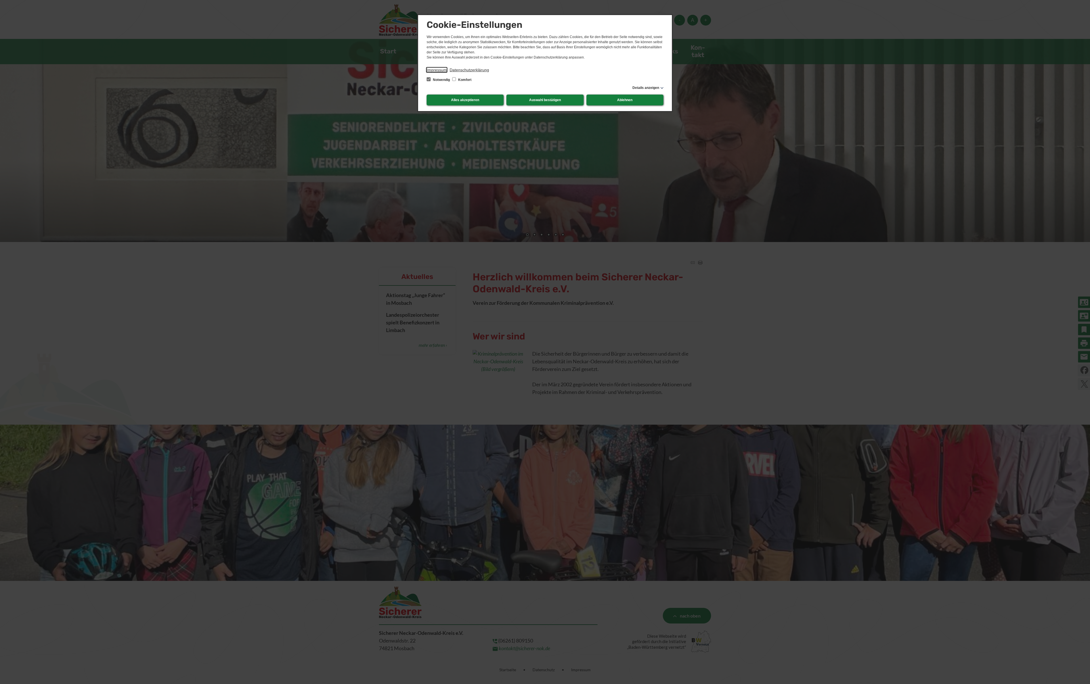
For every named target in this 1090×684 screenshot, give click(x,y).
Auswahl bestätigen (545, 100)
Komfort (464, 80)
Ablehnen (624, 100)
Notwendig (441, 80)
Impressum (437, 70)
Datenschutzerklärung (469, 70)
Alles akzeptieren (465, 100)
